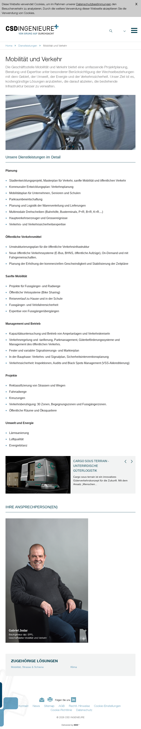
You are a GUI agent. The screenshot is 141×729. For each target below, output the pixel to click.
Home (9, 45)
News (36, 705)
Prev (125, 461)
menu (133, 30)
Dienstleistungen (27, 45)
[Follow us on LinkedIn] (73, 699)
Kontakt (23, 705)
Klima (73, 666)
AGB (62, 705)
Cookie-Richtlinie (61, 710)
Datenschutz (84, 710)
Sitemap (49, 705)
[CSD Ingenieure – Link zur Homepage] (32, 29)
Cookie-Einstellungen (107, 705)
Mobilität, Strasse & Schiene (27, 666)
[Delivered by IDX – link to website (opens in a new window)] (70, 725)
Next (132, 461)
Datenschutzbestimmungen (93, 4)
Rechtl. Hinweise (79, 705)
